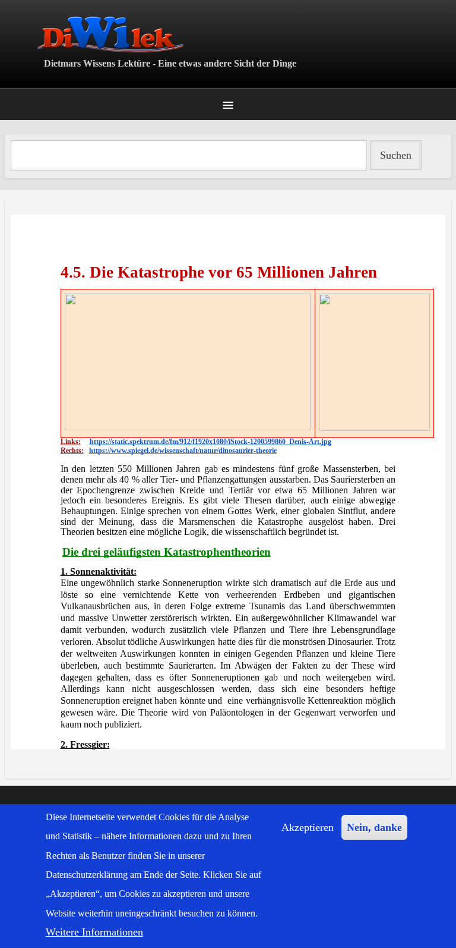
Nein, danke (374, 827)
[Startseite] (228, 34)
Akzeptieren (307, 827)
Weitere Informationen (94, 932)
